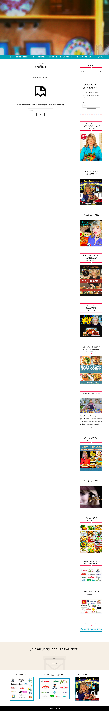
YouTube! (68, 57)
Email (84, 102)
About (88, 57)
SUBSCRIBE (54, 663)
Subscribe (91, 110)
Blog (58, 57)
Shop (51, 57)
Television (28, 57)
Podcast (79, 57)
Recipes (41, 57)
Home (18, 57)
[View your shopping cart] (99, 57)
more (99, 427)
